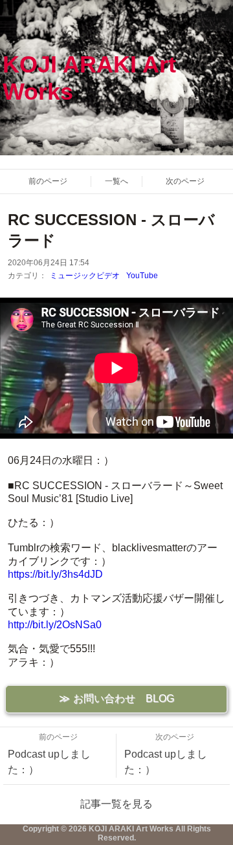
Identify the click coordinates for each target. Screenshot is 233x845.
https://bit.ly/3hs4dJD (55, 574)
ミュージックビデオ (85, 275)
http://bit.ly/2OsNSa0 (55, 624)
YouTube (142, 275)
